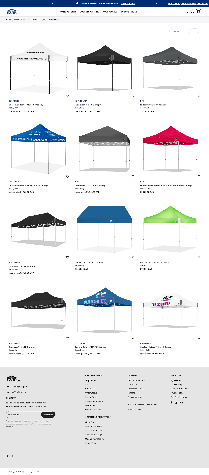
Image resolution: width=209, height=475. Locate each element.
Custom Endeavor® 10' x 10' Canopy (26, 104)
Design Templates (93, 426)
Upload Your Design (94, 439)
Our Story (132, 384)
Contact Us (90, 388)
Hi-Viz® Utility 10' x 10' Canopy (154, 262)
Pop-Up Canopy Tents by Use (34, 19)
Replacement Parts (94, 401)
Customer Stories (136, 388)
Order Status (91, 392)
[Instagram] (176, 402)
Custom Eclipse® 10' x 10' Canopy (90, 347)
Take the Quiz (134, 409)
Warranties (90, 405)
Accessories (110, 11)
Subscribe (48, 414)
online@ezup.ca (20, 386)
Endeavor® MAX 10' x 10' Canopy (90, 185)
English (10, 456)
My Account (176, 380)
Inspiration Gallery (93, 430)
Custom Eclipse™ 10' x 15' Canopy (156, 347)
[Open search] (186, 11)
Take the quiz (127, 3)
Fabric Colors (91, 443)
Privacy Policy (177, 392)
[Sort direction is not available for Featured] (195, 31)
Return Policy (91, 397)
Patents (131, 392)
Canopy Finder (128, 11)
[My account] (192, 11)
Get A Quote (91, 422)
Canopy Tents (68, 11)
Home (8, 19)
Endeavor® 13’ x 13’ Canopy (153, 104)
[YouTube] (181, 402)
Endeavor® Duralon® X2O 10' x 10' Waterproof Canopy (166, 185)
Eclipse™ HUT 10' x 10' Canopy (89, 262)
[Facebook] (171, 402)
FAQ (87, 384)
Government (54, 19)
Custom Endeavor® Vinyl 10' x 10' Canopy (28, 185)
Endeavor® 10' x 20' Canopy (22, 266)
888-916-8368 (19, 391)
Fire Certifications (179, 397)
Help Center (90, 380)
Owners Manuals (93, 409)
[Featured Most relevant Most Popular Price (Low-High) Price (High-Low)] (179, 31)
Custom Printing (89, 11)
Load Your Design (93, 434)
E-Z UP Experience (136, 380)
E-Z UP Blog (176, 384)
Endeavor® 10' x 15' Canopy (22, 347)
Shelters (17, 19)
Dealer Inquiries (135, 397)
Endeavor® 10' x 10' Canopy (88, 104)
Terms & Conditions (180, 388)
